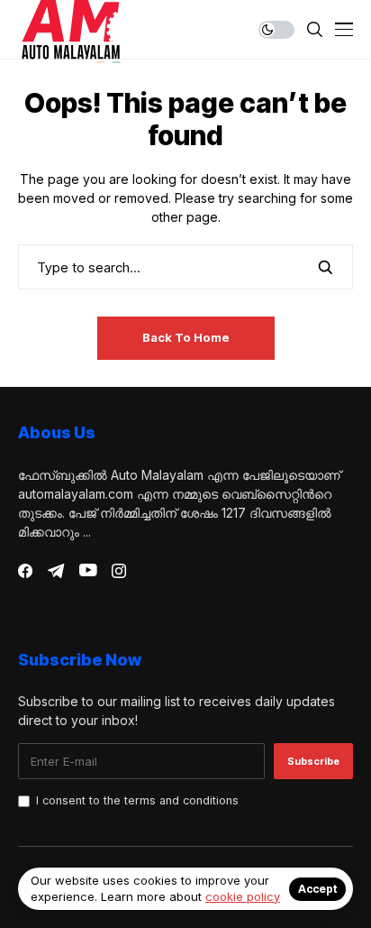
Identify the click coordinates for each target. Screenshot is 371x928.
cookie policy (242, 896)
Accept (317, 889)
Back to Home (186, 337)
